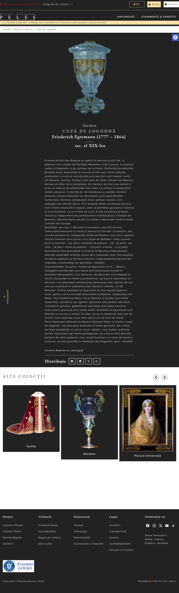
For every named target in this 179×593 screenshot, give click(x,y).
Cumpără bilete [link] (48, 525)
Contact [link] (8, 543)
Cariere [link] (114, 537)
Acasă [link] (6, 29)
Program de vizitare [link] (56, 4)
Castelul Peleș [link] (12, 531)
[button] (72, 361)
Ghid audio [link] (45, 543)
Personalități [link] (82, 537)
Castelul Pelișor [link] (13, 525)
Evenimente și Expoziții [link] (159, 16)
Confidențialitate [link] (120, 543)
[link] (175, 37)
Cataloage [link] (80, 531)
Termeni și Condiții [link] (121, 550)
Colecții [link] (79, 525)
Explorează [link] (126, 16)
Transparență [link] (117, 531)
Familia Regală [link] (12, 537)
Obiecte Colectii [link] (22, 29)
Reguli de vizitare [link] (49, 537)
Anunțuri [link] (114, 525)
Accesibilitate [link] (47, 531)
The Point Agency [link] (167, 581)
